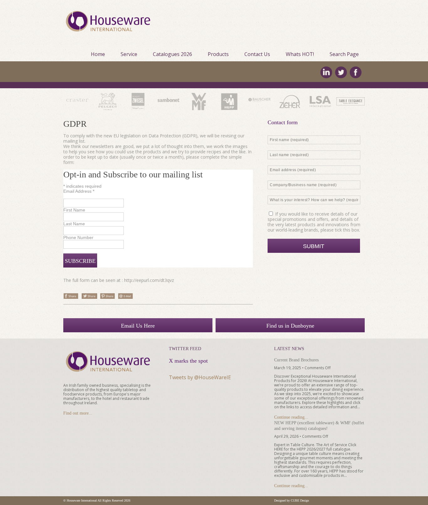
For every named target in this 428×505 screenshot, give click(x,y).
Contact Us (257, 54)
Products (218, 54)
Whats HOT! (300, 54)
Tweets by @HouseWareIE (200, 377)
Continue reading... (291, 417)
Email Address (78, 191)
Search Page (344, 54)
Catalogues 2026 (172, 54)
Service (129, 54)
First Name (74, 209)
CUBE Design (300, 500)
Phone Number (78, 237)
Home (98, 54)
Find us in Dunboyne (290, 326)
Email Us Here (138, 326)
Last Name (74, 223)
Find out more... (77, 413)
